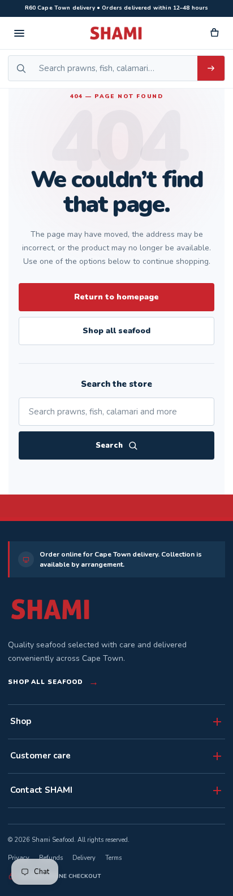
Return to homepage (116, 297)
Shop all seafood (116, 330)
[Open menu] (19, 33)
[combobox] (115, 68)
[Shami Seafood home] (116, 33)
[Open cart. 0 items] (213, 33)
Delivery (84, 858)
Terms (113, 858)
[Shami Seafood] (50, 609)
